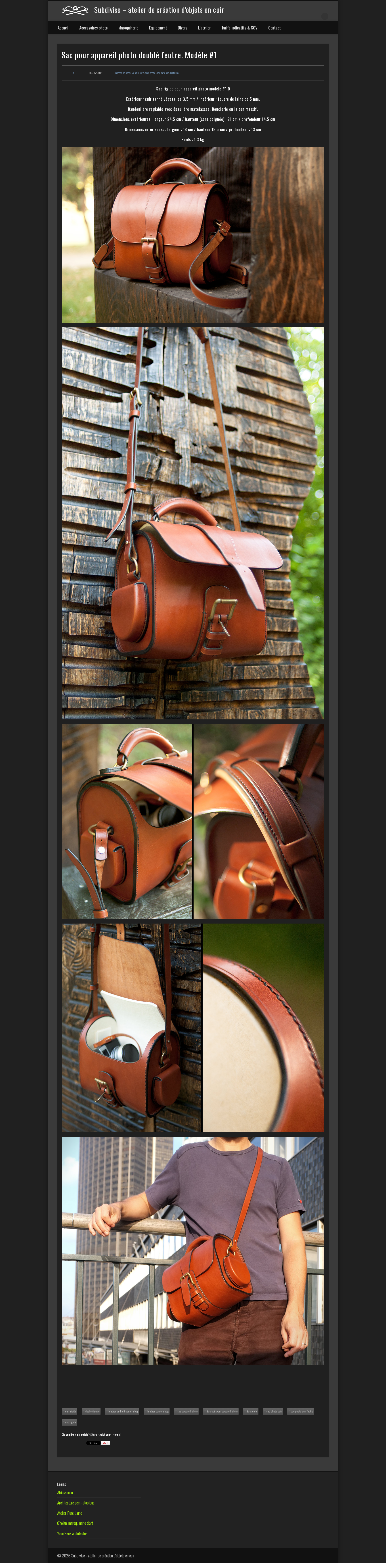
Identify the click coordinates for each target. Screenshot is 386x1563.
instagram (315, 15)
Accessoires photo (93, 27)
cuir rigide (70, 1411)
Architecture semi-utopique (75, 1502)
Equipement (158, 27)
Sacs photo (150, 73)
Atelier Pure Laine (69, 1513)
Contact (274, 27)
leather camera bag (158, 1411)
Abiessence (65, 1492)
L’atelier (204, 27)
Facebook (296, 15)
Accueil (63, 27)
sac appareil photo (188, 1411)
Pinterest (306, 15)
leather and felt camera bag (123, 1411)
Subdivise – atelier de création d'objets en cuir (159, 9)
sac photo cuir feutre (302, 1411)
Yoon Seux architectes (72, 1533)
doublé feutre (92, 1411)
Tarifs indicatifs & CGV (239, 27)
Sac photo (252, 1411)
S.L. (74, 73)
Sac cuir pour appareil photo (222, 1411)
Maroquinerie (128, 27)
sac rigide (70, 1422)
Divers (182, 27)
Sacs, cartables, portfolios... (168, 73)
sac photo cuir (274, 1411)
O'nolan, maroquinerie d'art (75, 1523)
